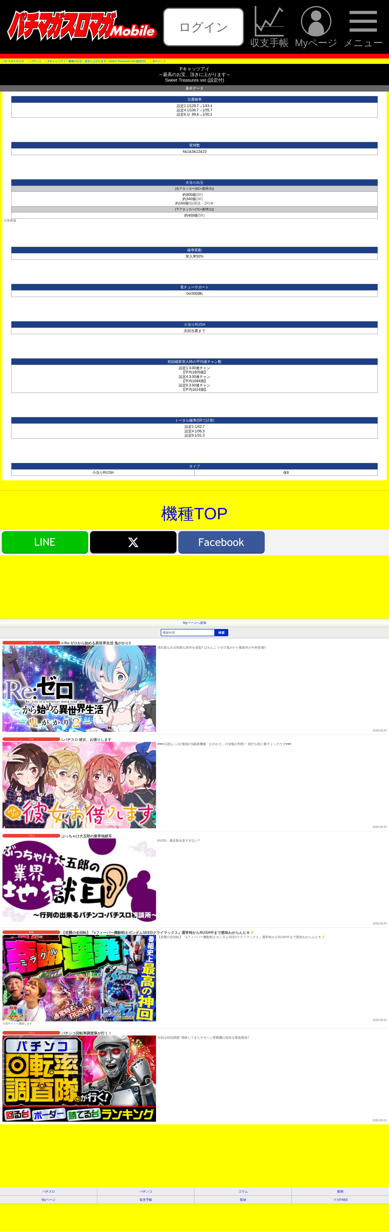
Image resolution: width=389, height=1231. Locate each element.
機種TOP (194, 513)
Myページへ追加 (194, 622)
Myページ (316, 42)
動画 (340, 1191)
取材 (243, 1200)
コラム (243, 1191)
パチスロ (48, 1191)
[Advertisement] (135, 586)
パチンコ (146, 1191)
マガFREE (340, 1200)
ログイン (203, 27)
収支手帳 (269, 42)
